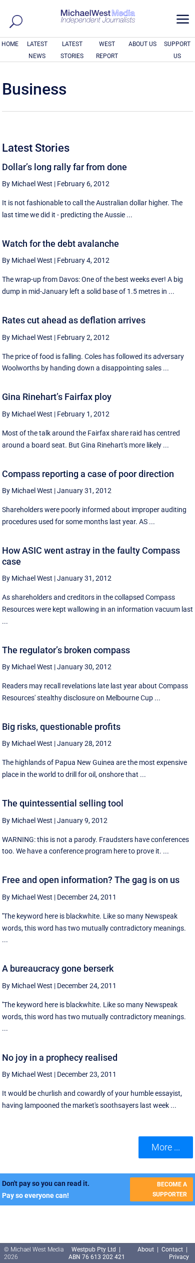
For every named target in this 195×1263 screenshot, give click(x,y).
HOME (10, 44)
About (147, 1249)
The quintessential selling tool (63, 803)
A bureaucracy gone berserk (58, 968)
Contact (172, 1249)
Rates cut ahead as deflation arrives (74, 320)
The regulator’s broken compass (66, 650)
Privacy (179, 1256)
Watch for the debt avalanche (60, 243)
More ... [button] (166, 1147)
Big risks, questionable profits (61, 726)
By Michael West (27, 184)
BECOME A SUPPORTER (169, 1189)
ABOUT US (142, 44)
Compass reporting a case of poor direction (88, 474)
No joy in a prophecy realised (60, 1057)
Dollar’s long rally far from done (64, 167)
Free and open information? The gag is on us (91, 880)
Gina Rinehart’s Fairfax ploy (57, 396)
